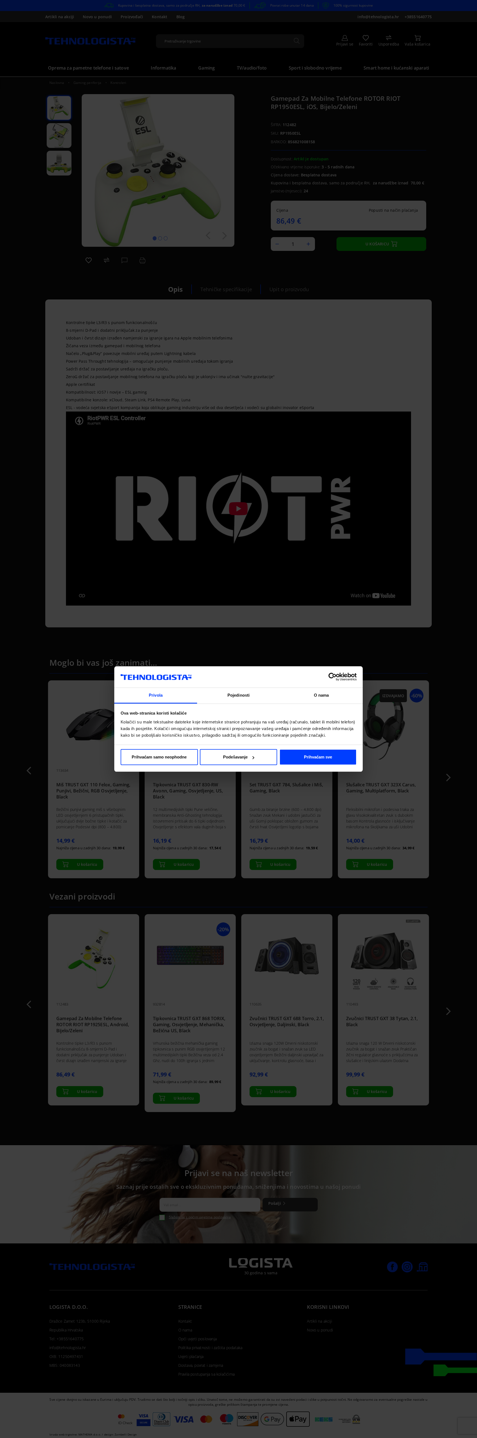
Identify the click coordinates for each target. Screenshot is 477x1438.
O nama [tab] (321, 695)
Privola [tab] (156, 695)
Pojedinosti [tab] (238, 695)
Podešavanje (235, 757)
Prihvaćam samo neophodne (159, 757)
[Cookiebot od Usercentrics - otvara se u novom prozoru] (332, 677)
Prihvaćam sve (318, 757)
